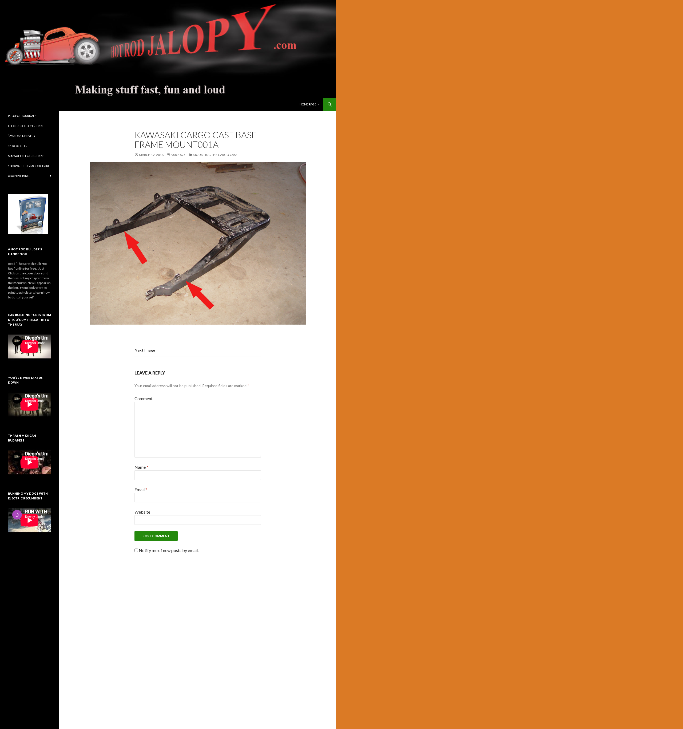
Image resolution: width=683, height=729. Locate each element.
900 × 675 (178, 155)
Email (140, 489)
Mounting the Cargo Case (215, 155)
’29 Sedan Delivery (21, 135)
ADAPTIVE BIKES (19, 176)
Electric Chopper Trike (26, 126)
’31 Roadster (17, 146)
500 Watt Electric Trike (26, 155)
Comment (143, 398)
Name (141, 467)
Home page (308, 104)
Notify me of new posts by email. (168, 550)
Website (142, 511)
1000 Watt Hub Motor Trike (29, 166)
